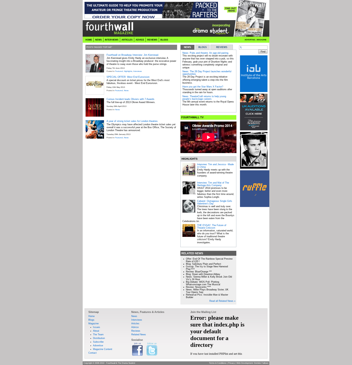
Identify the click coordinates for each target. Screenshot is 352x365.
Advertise (250, 40)
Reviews (152, 39)
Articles (127, 39)
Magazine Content (102, 349)
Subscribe (98, 342)
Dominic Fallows (261, 363)
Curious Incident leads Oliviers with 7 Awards (130, 99)
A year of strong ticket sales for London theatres (132, 121)
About (96, 331)
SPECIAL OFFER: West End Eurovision (128, 77)
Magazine (262, 40)
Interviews (111, 39)
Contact (92, 353)
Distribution (99, 338)
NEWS (187, 47)
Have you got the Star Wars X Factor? (202, 86)
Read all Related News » (222, 301)
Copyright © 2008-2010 (94, 363)
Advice (140, 39)
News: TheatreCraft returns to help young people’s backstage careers (204, 97)
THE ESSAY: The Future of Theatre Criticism (211, 226)
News (98, 39)
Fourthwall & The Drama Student (120, 363)
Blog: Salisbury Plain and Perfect (203, 264)
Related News (138, 334)
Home (88, 39)
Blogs (164, 39)
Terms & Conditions (217, 363)
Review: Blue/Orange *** (199, 271)
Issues (96, 327)
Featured (119, 71)
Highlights (128, 71)
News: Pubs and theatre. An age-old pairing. (205, 53)
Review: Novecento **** (198, 287)
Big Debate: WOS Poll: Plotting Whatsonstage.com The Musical (203, 283)
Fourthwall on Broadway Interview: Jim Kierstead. (133, 55)
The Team (98, 334)
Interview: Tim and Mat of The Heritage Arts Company (213, 184)
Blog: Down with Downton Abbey (203, 274)
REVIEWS (221, 47)
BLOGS (202, 47)
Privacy (231, 363)
